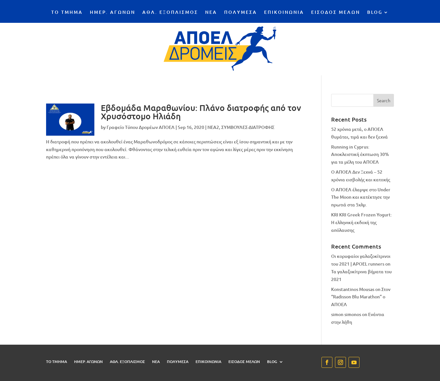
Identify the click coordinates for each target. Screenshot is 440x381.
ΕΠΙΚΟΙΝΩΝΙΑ (284, 12)
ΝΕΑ (211, 12)
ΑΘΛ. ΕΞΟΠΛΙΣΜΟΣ (170, 12)
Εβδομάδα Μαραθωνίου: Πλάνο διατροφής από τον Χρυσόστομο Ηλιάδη (201, 111)
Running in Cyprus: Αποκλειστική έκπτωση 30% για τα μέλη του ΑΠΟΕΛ (360, 154)
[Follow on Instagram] (340, 362)
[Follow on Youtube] (354, 362)
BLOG (375, 12)
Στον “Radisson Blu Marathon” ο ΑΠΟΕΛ (360, 297)
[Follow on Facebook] (326, 362)
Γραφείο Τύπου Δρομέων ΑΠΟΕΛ (141, 127)
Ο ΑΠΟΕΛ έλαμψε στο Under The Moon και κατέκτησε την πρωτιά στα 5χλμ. (360, 197)
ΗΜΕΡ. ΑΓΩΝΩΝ (112, 12)
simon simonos (346, 314)
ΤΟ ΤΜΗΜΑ (67, 12)
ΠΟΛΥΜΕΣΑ (240, 12)
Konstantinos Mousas (352, 289)
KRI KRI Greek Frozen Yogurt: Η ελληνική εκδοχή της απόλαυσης (361, 222)
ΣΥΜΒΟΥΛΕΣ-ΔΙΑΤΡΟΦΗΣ (247, 127)
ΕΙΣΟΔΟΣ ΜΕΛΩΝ (335, 12)
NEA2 (213, 127)
